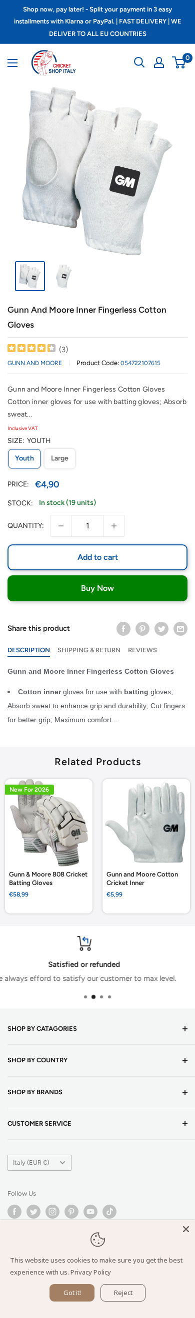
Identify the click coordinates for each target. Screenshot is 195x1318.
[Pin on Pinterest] (143, 628)
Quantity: (26, 525)
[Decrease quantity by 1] (61, 525)
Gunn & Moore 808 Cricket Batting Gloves (48, 878)
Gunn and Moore (35, 363)
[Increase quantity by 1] (114, 525)
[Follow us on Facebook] (15, 1212)
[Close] (186, 1229)
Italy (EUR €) (31, 1162)
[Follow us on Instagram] (53, 1212)
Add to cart (98, 557)
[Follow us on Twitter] (33, 1212)
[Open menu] (13, 63)
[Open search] (139, 62)
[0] (179, 62)
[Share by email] (181, 628)
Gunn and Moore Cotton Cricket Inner (142, 878)
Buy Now (97, 588)
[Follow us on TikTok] (109, 1212)
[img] (32, 349)
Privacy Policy (90, 1272)
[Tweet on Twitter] (161, 628)
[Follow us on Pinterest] (71, 1212)
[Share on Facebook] (123, 628)
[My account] (159, 62)
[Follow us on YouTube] (91, 1212)
